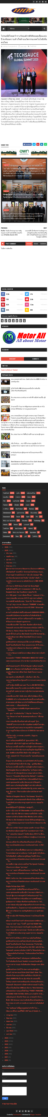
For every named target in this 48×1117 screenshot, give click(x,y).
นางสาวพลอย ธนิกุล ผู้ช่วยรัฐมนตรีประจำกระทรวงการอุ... (26, 904)
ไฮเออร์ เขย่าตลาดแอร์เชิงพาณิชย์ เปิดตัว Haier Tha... (24, 972)
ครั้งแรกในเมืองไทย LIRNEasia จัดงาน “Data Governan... (25, 987)
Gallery (5, 532)
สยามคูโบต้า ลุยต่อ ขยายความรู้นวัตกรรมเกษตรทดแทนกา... (25, 692)
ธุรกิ (25, 536)
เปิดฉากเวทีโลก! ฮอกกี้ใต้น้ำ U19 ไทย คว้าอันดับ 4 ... (24, 1011)
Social (18, 517)
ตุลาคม (9, 559)
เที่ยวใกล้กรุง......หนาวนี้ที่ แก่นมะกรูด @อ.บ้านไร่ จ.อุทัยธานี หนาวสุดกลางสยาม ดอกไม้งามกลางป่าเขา (28, 444)
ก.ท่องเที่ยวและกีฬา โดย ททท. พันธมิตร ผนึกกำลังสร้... (24, 624)
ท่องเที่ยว (5, 497)
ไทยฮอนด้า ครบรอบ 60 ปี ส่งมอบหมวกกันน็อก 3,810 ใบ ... (25, 627)
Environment (6, 536)
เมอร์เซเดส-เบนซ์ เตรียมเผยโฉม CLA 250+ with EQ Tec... (25, 947)
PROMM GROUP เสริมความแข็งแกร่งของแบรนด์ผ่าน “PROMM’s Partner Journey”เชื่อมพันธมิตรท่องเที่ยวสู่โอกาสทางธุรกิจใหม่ (23, 195)
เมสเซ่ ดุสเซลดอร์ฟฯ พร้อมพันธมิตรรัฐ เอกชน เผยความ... (25, 788)
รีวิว (37, 517)
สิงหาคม (9, 566)
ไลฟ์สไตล (6, 528)
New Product (19, 509)
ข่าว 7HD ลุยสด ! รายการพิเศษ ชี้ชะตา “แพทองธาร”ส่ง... (25, 595)
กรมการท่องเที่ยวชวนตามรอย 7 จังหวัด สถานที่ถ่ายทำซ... (25, 930)
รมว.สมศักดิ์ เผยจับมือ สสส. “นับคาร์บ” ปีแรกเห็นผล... (24, 601)
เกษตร (27, 505)
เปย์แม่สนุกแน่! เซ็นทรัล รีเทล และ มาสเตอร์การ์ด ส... (24, 997)
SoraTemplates (17, 1114)
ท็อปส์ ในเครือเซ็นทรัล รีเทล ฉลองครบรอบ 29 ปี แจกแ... (25, 645)
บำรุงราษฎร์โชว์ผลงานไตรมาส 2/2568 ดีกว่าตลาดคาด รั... (25, 731)
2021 (6, 1047)
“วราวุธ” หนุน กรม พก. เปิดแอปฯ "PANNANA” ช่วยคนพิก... (25, 604)
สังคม (29, 497)
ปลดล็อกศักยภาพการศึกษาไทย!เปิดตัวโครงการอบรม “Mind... (24, 638)
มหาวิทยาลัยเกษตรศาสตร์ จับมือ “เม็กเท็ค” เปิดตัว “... (24, 578)
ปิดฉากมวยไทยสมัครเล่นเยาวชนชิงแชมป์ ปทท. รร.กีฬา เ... (25, 846)
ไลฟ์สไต (35, 536)
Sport (27, 517)
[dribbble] (40, 1)
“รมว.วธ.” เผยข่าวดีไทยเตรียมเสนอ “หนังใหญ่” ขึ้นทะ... (25, 870)
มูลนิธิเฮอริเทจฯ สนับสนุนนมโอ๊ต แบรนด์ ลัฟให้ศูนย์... (24, 641)
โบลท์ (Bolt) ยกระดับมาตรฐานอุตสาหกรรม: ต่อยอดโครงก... (24, 803)
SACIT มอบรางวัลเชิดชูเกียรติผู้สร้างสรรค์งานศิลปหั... (24, 785)
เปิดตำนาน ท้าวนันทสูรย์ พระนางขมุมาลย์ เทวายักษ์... (24, 773)
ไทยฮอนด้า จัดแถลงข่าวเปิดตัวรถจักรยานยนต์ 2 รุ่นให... (25, 984)
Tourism (5, 505)
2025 (7, 550)
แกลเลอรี (26, 524)
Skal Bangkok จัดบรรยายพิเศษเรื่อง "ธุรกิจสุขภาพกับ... (24, 770)
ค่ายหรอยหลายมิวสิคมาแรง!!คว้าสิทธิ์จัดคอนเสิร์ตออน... (25, 702)
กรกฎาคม (9, 1015)
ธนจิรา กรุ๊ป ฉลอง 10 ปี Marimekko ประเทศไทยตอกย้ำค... (25, 810)
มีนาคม (9, 1027)
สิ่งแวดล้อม (34, 513)
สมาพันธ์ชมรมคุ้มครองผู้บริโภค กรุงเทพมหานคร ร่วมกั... (25, 830)
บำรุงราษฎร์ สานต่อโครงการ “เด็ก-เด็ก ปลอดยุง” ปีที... (24, 575)
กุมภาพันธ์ (10, 1030)
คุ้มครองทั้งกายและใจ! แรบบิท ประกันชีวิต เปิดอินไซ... (24, 688)
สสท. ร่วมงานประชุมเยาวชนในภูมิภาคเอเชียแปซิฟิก (24, 927)
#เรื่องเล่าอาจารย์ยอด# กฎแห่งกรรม (18, 621)
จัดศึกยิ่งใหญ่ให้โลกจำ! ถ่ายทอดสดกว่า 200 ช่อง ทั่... (23, 589)
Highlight (12, 359)
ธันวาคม (9, 553)
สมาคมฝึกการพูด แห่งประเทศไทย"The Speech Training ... (25, 864)
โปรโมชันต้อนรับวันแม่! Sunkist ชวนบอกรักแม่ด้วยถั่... (24, 961)
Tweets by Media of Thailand (9, 370)
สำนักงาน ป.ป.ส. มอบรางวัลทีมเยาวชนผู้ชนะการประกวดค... (25, 838)
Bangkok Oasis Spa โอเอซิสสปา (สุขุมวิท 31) (21, 592)
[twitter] (36, 1)
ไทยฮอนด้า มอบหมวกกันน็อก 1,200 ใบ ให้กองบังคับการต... (26, 950)
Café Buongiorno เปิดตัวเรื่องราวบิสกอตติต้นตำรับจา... (25, 779)
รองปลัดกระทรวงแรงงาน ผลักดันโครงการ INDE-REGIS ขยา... (24, 582)
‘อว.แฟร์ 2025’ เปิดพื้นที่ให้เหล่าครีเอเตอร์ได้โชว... (23, 889)
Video (17, 536)
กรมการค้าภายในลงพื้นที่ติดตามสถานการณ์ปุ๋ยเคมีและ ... (25, 850)
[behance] (46, 1)
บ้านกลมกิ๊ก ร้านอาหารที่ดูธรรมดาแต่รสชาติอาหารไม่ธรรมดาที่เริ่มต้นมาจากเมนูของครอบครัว (28, 407)
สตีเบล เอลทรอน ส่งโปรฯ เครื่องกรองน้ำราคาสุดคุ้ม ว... (25, 618)
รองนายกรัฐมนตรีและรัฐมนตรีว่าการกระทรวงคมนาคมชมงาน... (26, 681)
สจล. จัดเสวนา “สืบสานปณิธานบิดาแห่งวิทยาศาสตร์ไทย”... (24, 792)
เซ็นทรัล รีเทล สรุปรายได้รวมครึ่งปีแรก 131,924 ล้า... (24, 975)
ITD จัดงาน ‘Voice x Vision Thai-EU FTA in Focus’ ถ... (24, 630)
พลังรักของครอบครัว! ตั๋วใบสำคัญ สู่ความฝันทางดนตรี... (25, 666)
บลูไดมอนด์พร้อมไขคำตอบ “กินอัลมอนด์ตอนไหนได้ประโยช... (25, 954)
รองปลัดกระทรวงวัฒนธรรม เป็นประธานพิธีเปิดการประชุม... (23, 649)
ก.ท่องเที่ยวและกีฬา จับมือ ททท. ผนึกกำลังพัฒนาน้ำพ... (24, 696)
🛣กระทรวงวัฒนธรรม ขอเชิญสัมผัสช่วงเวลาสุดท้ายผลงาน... (25, 911)
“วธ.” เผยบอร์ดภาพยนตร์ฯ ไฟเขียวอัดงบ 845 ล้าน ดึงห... (25, 834)
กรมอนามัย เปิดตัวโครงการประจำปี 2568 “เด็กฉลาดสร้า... (24, 608)
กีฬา (4, 501)
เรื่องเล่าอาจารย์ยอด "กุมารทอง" (17, 867)
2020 (7, 1050)
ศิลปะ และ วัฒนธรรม (9, 520)
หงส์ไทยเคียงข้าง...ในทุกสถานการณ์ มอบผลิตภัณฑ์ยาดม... (26, 907)
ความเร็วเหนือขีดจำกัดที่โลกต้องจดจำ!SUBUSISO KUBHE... (25, 612)
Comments (35, 359)
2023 (7, 1041)
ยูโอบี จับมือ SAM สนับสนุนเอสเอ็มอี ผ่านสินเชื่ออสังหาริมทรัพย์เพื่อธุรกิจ (25, 389)
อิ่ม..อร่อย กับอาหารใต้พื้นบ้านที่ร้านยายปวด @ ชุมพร (27, 434)
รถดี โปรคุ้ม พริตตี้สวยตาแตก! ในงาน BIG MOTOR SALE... (25, 685)
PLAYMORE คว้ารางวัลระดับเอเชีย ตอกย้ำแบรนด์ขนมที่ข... (25, 699)
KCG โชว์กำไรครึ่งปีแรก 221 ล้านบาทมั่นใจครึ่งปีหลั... (24, 938)
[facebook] (33, 1)
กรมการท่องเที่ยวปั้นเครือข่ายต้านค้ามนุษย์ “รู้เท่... (23, 721)
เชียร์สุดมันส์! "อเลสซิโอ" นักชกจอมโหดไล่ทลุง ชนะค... (25, 571)
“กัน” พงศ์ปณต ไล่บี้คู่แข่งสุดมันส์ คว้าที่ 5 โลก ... (22, 1008)
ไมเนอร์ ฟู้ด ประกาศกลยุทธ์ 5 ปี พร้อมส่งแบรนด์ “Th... (24, 895)
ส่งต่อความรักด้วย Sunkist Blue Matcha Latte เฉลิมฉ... (25, 816)
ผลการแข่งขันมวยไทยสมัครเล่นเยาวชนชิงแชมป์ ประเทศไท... (25, 860)
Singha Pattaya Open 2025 (15, 886)
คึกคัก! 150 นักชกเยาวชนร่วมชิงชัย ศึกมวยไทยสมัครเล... (25, 1000)
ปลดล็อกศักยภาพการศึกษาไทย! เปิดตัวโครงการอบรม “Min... (24, 673)
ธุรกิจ (18, 493)
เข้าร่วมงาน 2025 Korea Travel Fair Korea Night (22, 586)
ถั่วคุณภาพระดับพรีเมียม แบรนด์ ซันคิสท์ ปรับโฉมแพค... (25, 760)
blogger (29, 244)
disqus (36, 244)
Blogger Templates (35, 1114)
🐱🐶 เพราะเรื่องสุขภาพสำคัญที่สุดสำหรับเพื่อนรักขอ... (24, 669)
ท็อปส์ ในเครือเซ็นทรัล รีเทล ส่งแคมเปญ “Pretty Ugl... (24, 944)
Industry (5, 524)
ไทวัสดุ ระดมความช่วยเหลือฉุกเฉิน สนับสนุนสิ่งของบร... (25, 981)
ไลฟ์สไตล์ (33, 46)
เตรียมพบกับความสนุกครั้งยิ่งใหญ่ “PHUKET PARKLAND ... (25, 990)
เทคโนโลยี (16, 501)
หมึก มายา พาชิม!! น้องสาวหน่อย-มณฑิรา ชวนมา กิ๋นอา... (26, 827)
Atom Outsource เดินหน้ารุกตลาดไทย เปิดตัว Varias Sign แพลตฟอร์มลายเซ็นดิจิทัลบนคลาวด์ (27, 462)
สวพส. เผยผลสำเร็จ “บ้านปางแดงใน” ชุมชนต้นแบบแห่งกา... (25, 757)
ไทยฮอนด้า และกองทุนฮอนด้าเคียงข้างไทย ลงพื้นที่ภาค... (25, 799)
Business (31, 509)
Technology (37, 520)
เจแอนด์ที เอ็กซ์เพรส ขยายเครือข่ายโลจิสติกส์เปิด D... (24, 615)
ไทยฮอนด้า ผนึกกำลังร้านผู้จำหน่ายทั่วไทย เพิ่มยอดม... (24, 743)
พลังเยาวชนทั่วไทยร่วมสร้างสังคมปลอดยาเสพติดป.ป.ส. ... (25, 920)
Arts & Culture (19, 528)
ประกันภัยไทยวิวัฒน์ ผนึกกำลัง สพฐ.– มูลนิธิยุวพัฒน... (24, 763)
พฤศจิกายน (10, 556)
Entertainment (7, 513)
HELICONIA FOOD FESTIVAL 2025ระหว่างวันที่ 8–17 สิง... (25, 994)
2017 (6, 1057)
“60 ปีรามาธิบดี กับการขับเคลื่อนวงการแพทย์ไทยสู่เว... (24, 898)
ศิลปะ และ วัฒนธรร (18, 532)
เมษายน (9, 1024)
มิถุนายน (9, 1018)
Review (16, 524)
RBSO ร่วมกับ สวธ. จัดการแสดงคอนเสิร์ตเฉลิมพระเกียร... (25, 878)
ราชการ (18, 497)
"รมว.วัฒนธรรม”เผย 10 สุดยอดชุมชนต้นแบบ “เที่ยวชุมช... (25, 717)
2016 (6, 1060)
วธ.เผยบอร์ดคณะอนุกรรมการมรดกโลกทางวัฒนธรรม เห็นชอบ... (26, 823)
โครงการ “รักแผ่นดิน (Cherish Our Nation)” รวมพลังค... (25, 776)
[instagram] (43, 1)
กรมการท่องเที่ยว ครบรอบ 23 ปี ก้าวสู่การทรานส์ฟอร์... (24, 598)
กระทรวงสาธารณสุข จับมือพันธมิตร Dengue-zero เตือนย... (25, 965)
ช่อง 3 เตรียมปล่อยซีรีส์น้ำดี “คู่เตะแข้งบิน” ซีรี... (22, 740)
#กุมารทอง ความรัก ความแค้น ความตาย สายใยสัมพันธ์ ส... (25, 1004)
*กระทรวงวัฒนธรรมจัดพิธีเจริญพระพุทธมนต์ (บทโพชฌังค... (23, 709)
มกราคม (9, 1034)
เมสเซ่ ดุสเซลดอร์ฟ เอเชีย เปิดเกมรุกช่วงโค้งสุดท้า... (24, 782)
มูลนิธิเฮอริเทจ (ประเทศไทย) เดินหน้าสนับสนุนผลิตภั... (24, 941)
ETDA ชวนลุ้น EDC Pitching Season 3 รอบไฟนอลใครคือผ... (25, 916)
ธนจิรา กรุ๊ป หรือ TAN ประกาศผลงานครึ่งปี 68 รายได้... (24, 813)
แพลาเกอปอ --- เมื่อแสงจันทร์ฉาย (17, 705)
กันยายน (9, 562)
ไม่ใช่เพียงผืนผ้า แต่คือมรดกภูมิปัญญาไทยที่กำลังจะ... (24, 856)
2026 (7, 547)
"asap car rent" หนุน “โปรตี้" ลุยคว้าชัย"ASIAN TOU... (24, 923)
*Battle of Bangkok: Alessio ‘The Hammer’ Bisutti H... (25, 796)
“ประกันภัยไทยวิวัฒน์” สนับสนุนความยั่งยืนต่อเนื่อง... (24, 958)
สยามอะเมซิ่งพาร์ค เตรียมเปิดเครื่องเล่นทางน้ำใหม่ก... (24, 842)
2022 (7, 1044)
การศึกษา (6, 509)
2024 (7, 1038)
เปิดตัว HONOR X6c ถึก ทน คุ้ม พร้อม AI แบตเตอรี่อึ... (23, 978)
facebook (43, 244)
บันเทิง (28, 501)
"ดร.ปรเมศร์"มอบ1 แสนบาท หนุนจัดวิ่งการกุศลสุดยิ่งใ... (25, 727)
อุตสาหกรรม (20, 513)
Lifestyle (17, 505)
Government (6, 517)
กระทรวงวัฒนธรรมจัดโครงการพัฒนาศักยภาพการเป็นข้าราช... (25, 654)
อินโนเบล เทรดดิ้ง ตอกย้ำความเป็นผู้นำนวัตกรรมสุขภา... (25, 746)
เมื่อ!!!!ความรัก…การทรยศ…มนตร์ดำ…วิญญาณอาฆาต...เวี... (22, 736)
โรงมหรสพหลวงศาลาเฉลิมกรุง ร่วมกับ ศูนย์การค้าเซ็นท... (26, 853)
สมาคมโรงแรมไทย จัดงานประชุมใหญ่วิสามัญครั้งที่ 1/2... (25, 749)
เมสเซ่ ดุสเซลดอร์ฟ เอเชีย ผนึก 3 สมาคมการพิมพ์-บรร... (25, 892)
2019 (6, 1054)
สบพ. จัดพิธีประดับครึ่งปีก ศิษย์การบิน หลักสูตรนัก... (23, 752)
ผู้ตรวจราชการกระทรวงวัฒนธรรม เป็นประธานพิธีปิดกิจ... (26, 568)
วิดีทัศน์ (30, 528)
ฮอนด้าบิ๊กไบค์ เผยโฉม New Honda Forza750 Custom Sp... (26, 633)
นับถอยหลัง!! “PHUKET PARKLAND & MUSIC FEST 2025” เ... (26, 658)
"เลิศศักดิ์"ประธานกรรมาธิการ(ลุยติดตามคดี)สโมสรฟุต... (25, 724)
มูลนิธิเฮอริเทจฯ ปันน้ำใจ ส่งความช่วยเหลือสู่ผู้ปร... (23, 969)
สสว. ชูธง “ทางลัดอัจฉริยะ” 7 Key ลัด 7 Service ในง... (24, 713)
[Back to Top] (32, 1111)
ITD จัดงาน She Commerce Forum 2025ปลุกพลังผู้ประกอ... (26, 819)
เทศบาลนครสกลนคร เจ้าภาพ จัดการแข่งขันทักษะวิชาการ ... (26, 662)
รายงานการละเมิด (9, 1103)
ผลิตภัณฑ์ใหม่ (31, 493)
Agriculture (33, 532)
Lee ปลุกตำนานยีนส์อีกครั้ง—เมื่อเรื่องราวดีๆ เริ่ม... (23, 677)
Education (24, 520)
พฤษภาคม (10, 1021)
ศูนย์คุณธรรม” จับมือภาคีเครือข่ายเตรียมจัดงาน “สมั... (24, 901)
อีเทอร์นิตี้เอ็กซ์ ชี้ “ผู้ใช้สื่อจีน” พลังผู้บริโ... (20, 807)
